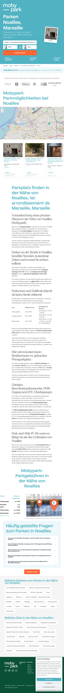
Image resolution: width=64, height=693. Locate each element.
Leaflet (48, 138)
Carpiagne (27, 601)
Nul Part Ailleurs (29, 641)
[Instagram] (16, 670)
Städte (11, 65)
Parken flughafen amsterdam (11, 687)
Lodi (35, 606)
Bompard (9, 601)
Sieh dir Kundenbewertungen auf (48, 70)
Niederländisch (30, 672)
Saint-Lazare (9, 611)
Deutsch (29, 664)
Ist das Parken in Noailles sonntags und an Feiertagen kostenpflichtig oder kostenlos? (30, 544)
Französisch (30, 669)
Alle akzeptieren (49, 679)
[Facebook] (6, 670)
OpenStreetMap (55, 138)
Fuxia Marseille (10, 636)
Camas (18, 606)
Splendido (22, 636)
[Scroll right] (62, 160)
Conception (43, 606)
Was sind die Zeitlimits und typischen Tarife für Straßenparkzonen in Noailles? (29, 556)
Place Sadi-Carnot (34, 646)
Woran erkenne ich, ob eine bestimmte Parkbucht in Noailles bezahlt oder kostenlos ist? (29, 550)
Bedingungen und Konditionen (50, 690)
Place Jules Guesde (48, 646)
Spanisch (29, 668)
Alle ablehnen (49, 683)
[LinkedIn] (13, 670)
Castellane (27, 606)
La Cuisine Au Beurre (43, 641)
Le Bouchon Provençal (48, 636)
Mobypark (5, 65)
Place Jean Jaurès (49, 632)
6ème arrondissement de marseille (16, 592)
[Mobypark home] (12, 7)
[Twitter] (9, 670)
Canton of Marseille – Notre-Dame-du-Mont (38, 597)
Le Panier (9, 606)
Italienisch (29, 671)
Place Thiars (36, 632)
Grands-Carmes (52, 601)
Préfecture (9, 597)
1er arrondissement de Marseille (27, 65)
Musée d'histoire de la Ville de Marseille (17, 632)
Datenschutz (40, 690)
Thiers (48, 592)
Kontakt (59, 690)
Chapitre (17, 601)
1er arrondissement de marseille (15, 588)
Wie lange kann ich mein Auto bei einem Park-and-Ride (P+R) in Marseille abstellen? (28, 562)
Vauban (52, 606)
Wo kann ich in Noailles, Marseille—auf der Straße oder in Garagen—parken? (29, 539)
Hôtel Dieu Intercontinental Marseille (26, 650)
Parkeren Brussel (20, 685)
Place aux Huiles (33, 636)
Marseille (16, 65)
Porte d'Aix (9, 650)
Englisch (29, 666)
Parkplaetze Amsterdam (10, 685)
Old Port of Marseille (36, 592)
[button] (32, 123)
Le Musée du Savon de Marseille (15, 646)
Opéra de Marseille (31, 622)
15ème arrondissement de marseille (39, 588)
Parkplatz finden (19, 53)
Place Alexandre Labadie (13, 641)
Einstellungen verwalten (49, 687)
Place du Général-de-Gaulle (14, 622)
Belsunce (19, 597)
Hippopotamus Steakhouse (48, 622)
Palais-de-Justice (39, 601)
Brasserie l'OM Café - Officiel (14, 627)
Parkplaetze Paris (29, 685)
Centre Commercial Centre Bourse (37, 627)
